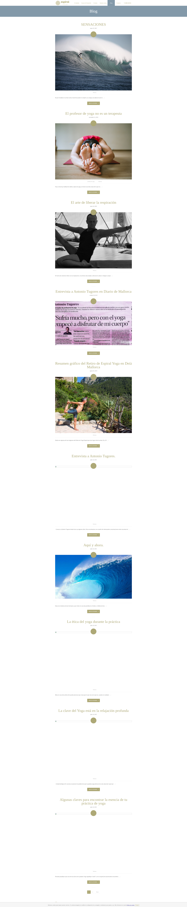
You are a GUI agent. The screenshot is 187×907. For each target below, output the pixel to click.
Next (97, 892)
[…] (104, 97)
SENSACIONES (93, 24)
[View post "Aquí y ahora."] (93, 577)
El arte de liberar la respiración (93, 202)
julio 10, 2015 (93, 459)
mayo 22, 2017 (93, 28)
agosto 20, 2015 (93, 370)
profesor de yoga (91, 181)
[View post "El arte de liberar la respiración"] (93, 240)
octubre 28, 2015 (93, 295)
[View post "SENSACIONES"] (93, 62)
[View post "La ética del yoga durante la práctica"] (93, 659)
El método (76, 3)
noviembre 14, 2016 (93, 117)
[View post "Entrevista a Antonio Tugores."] (93, 494)
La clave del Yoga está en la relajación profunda (93, 711)
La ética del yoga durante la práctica (93, 622)
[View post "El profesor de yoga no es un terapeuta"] (93, 151)
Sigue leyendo (93, 103)
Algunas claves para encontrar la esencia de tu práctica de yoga (93, 801)
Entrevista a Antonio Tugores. (93, 456)
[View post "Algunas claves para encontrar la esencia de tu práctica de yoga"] (93, 841)
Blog (111, 3)
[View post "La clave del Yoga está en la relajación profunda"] (93, 748)
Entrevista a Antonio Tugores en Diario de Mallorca (93, 291)
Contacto (118, 3)
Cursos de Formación (86, 3)
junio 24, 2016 (93, 206)
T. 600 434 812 (127, 3)
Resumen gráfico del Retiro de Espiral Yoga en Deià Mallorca (93, 365)
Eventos (95, 3)
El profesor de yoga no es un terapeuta (93, 113)
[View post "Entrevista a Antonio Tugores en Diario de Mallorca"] (93, 323)
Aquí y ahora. (93, 545)
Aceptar (137, 905)
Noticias (94, 92)
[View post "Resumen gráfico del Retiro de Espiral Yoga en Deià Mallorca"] (93, 405)
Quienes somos (103, 3)
